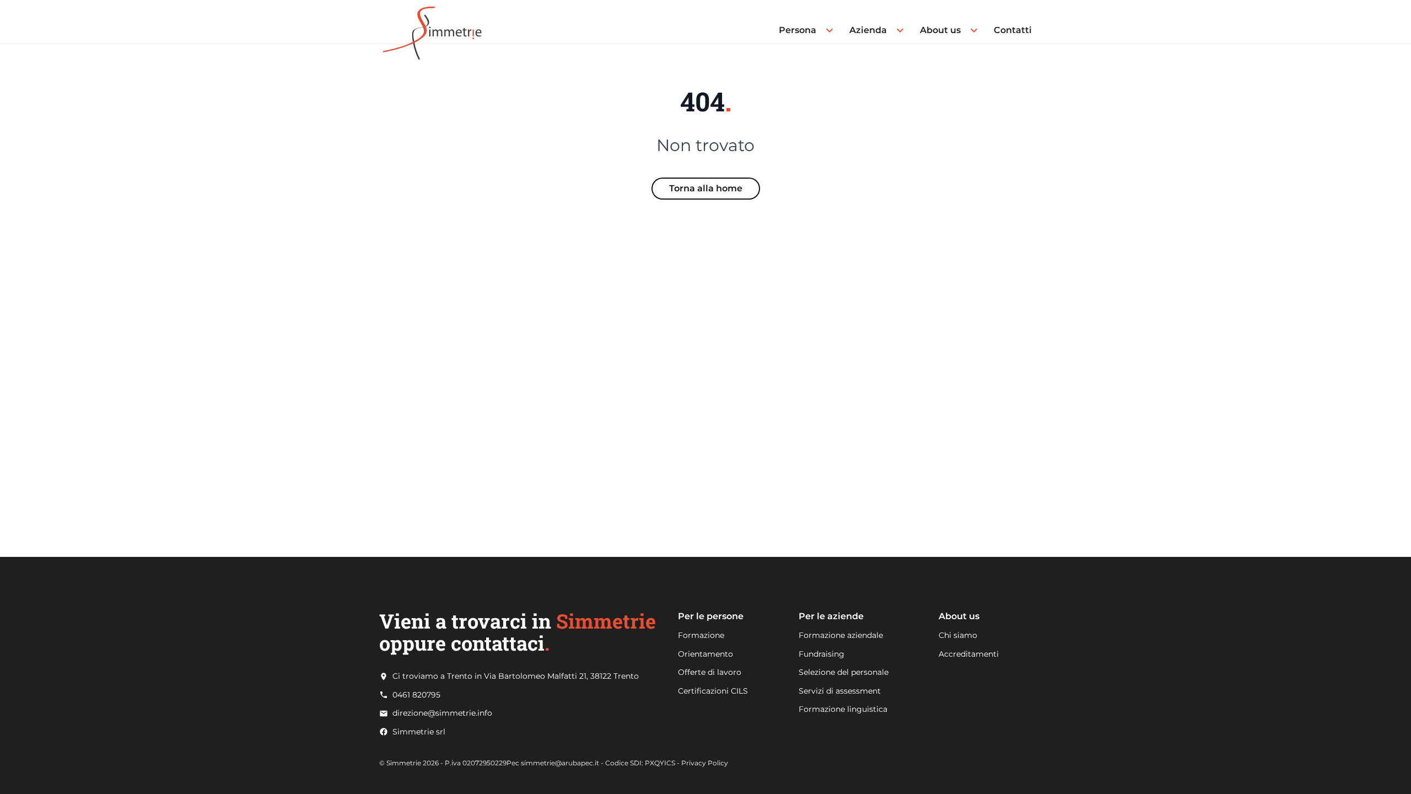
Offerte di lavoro (709, 672)
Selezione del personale (843, 672)
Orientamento (705, 654)
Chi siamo (958, 635)
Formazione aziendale (841, 635)
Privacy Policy (704, 763)
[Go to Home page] (432, 22)
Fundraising (821, 654)
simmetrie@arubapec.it (560, 763)
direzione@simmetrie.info (442, 713)
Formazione (701, 635)
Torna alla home (705, 188)
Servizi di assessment (840, 691)
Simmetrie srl (418, 732)
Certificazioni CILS (713, 691)
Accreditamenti (969, 654)
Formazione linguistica (843, 709)
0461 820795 (416, 695)
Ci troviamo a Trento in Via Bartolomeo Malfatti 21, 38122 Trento (515, 676)
